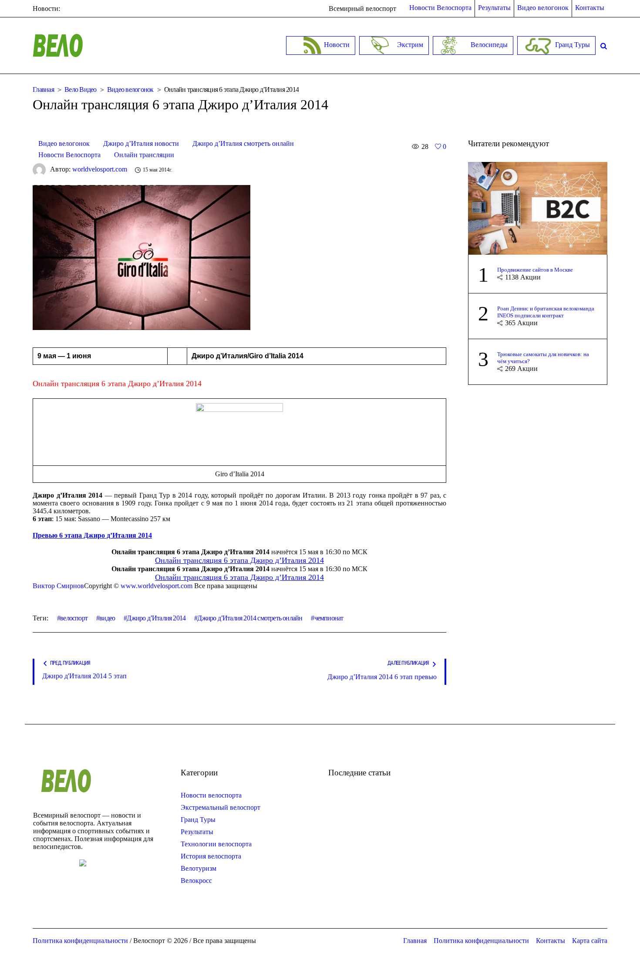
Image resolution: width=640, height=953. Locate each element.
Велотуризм (198, 868)
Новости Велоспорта (69, 154)
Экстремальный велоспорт (220, 807)
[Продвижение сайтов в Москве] (537, 207)
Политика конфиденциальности (481, 940)
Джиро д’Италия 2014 (156, 618)
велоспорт (74, 618)
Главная (43, 89)
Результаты (197, 831)
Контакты (550, 940)
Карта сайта (589, 940)
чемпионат (328, 618)
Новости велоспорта (211, 795)
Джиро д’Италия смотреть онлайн (243, 143)
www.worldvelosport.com (156, 585)
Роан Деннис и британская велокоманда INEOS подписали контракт (545, 312)
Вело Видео (80, 89)
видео (107, 618)
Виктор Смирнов (58, 585)
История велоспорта (211, 856)
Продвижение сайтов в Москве (535, 269)
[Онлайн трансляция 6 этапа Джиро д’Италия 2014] (141, 256)
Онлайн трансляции (144, 154)
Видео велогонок (130, 89)
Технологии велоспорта (216, 844)
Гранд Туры (198, 819)
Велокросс (196, 880)
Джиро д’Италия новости (141, 143)
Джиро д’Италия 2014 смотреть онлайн (249, 618)
